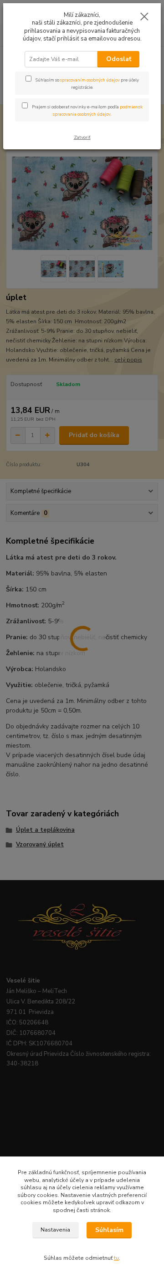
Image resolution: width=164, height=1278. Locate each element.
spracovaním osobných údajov (90, 80)
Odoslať (118, 59)
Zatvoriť (82, 137)
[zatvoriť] (144, 17)
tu (116, 1258)
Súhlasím (109, 1230)
